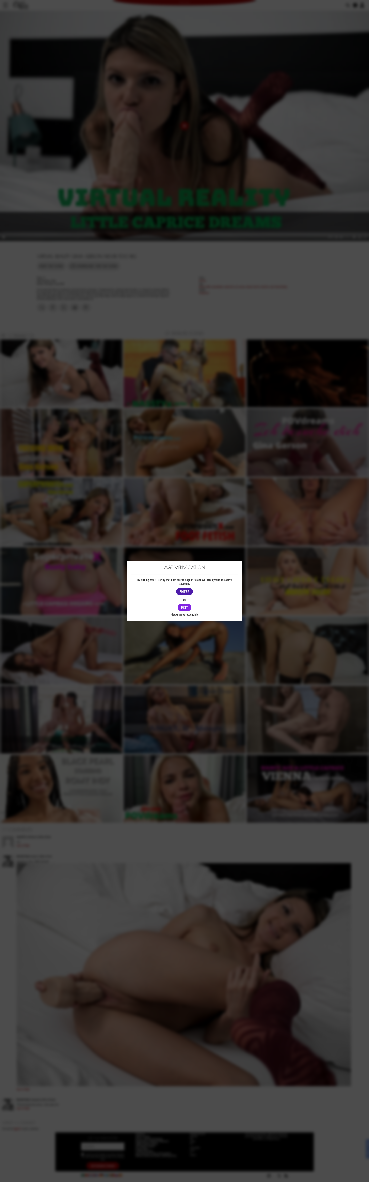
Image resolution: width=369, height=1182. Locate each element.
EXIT (184, 607)
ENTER (184, 591)
